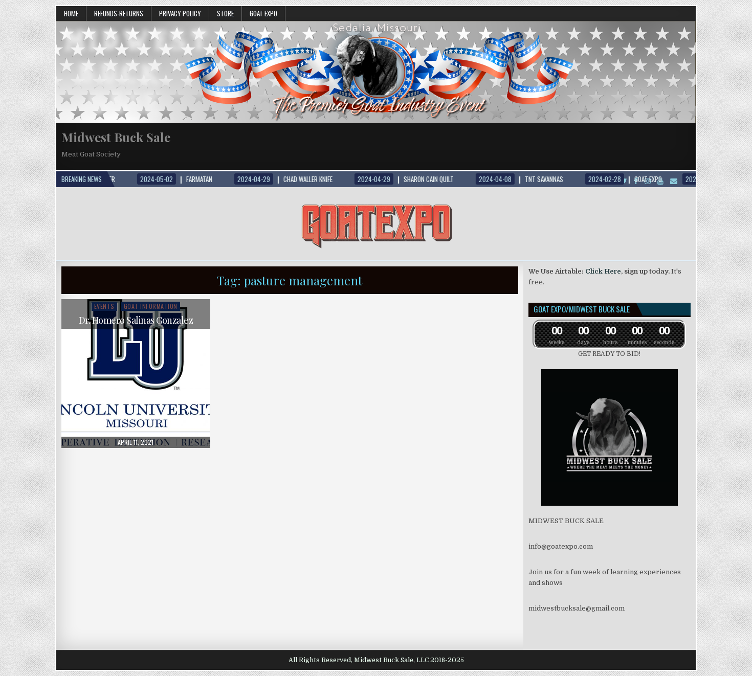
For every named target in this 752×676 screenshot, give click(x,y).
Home (71, 13)
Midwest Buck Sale (115, 137)
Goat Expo (263, 13)
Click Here (603, 271)
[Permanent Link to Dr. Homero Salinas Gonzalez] (135, 373)
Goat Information (151, 306)
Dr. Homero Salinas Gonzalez (136, 320)
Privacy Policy (180, 13)
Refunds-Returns (118, 13)
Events (104, 306)
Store (225, 13)
